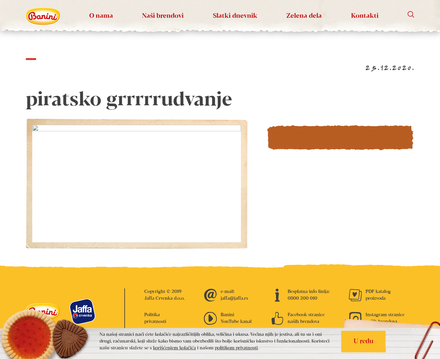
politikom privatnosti (236, 348)
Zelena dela (304, 16)
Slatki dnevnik (235, 16)
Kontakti (364, 16)
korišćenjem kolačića (174, 348)
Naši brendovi (163, 16)
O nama (101, 16)
